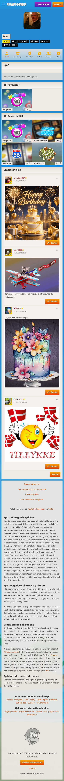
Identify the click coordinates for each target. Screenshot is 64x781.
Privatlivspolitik (32, 494)
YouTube (32, 509)
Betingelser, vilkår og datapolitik (32, 489)
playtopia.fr (32, 714)
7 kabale (9, 699)
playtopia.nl (53, 711)
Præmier (54, 655)
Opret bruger (43, 4)
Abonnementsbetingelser (32, 499)
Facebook (40, 509)
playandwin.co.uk (26, 711)
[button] (58, 55)
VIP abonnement (11, 652)
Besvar (54, 243)
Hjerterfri (53, 699)
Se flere (55, 474)
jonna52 (17, 308)
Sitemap (32, 768)
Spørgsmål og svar (32, 484)
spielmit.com (41, 711)
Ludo (26, 699)
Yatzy (32, 699)
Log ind (57, 4)
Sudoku (31, 703)
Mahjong (18, 699)
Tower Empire (42, 703)
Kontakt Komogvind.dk (32, 762)
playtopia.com (10, 711)
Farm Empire (42, 699)
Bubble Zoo (21, 703)
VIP (47, 670)
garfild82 (18, 250)
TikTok (51, 509)
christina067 (19, 178)
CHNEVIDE (18, 399)
